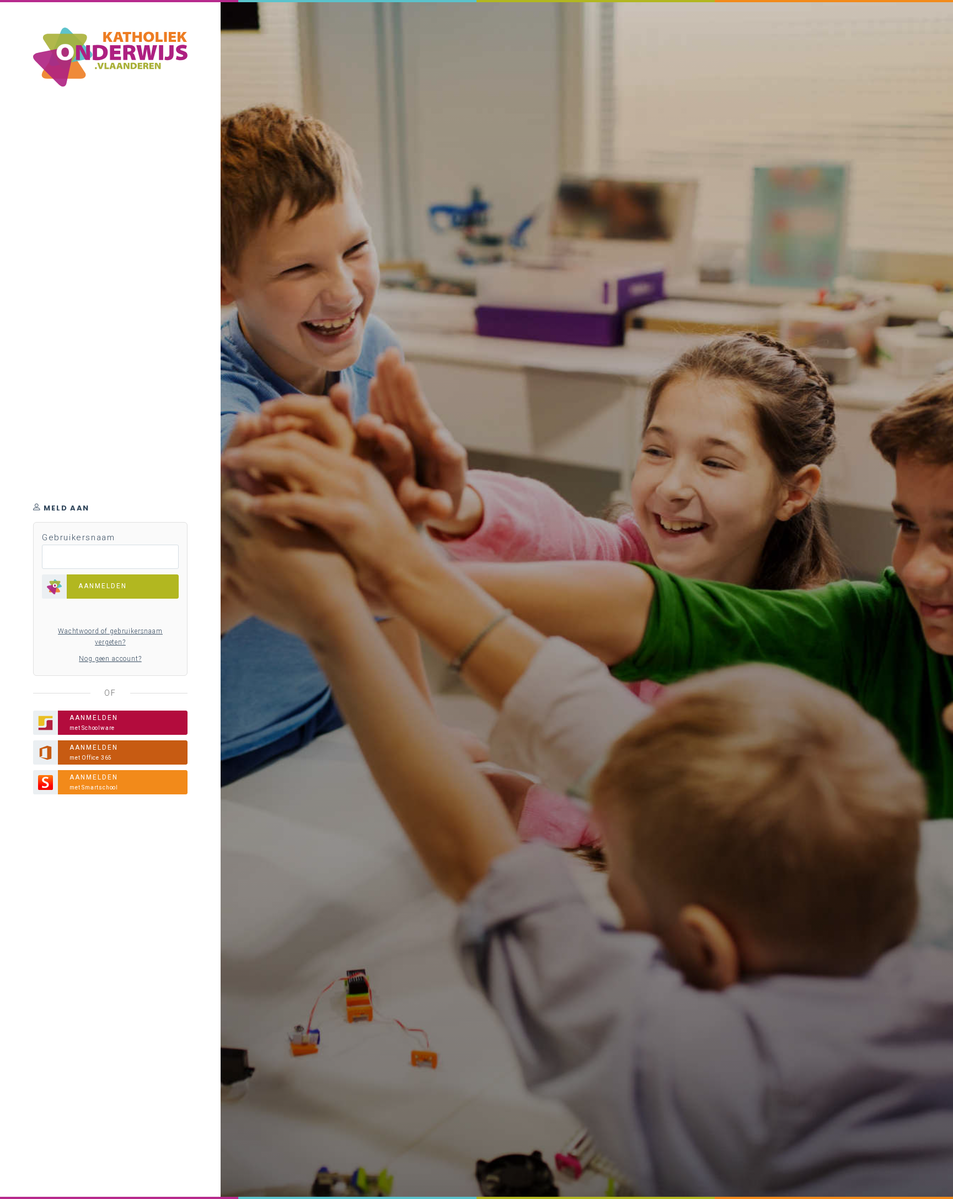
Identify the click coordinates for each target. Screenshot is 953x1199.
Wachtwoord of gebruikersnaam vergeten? (110, 636)
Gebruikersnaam (78, 537)
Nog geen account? (110, 659)
